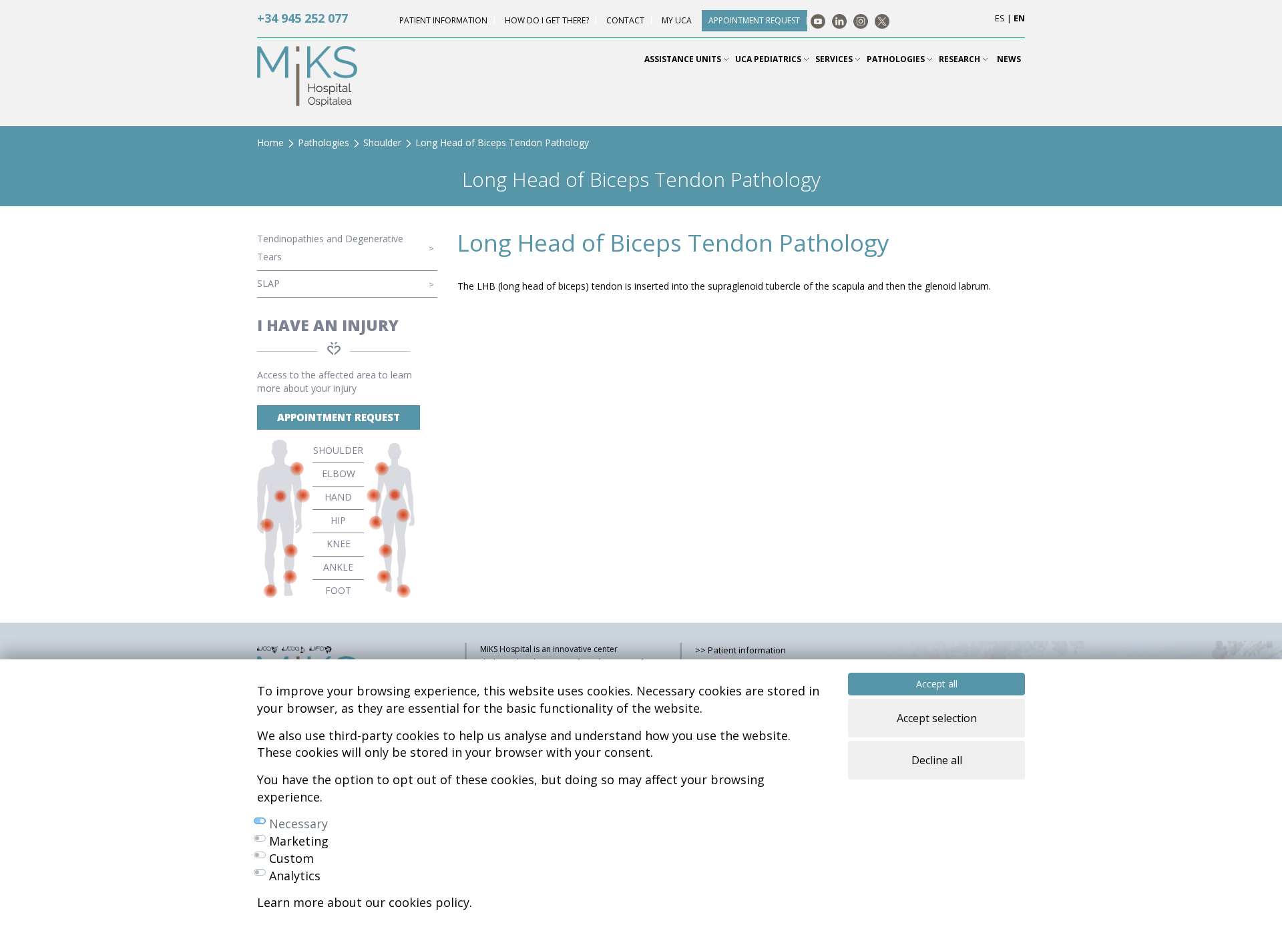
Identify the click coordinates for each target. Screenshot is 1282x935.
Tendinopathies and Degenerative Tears (330, 247)
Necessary (298, 824)
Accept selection (937, 718)
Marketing (299, 841)
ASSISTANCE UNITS (683, 59)
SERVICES (835, 59)
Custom (291, 858)
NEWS (1009, 59)
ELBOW (338, 473)
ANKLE (338, 567)
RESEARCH (960, 59)
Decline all (936, 760)
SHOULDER (338, 450)
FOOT (338, 590)
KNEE (339, 543)
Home (270, 142)
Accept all (936, 683)
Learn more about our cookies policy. (364, 902)
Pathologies (323, 142)
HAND (338, 497)
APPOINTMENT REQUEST (338, 417)
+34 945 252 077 (302, 18)
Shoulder (382, 142)
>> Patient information (740, 650)
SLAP (268, 283)
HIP (338, 520)
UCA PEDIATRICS (769, 59)
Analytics (294, 876)
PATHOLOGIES (897, 59)
